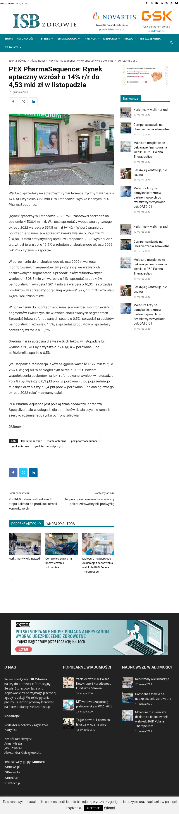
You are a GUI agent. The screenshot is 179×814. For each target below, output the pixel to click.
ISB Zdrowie (38, 679)
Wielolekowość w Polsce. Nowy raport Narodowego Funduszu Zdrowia (93, 683)
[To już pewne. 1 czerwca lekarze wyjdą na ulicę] (68, 723)
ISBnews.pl (12, 767)
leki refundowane (31, 440)
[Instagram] (151, 3)
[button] (171, 43)
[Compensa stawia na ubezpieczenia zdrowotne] (61, 544)
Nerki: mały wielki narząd (24, 558)
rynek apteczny (20, 446)
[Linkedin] (156, 3)
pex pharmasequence (84, 440)
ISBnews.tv (12, 772)
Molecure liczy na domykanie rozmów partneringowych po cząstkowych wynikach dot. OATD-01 (149, 197)
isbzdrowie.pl (116, 29)
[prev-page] (11, 580)
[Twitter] (171, 3)
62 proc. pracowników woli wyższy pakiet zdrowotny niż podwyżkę (89, 501)
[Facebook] (146, 3)
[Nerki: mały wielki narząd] (25, 544)
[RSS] (161, 3)
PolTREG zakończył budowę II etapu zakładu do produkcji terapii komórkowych (33, 503)
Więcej (109, 808)
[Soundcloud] (166, 3)
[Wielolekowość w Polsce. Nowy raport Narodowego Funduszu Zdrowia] (68, 682)
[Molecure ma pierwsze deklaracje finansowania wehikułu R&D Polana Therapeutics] (98, 544)
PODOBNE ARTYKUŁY (26, 523)
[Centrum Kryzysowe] (145, 85)
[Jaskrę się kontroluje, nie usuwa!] (125, 173)
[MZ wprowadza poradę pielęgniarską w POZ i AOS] (68, 705)
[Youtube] (176, 3)
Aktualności (38, 60)
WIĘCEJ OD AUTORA (60, 523)
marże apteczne (56, 440)
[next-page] (18, 580)
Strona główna (17, 60)
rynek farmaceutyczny (47, 446)
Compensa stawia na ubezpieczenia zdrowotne (58, 563)
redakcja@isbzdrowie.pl (33, 707)
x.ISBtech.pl (12, 783)
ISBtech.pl (11, 778)
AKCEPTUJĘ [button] (93, 808)
